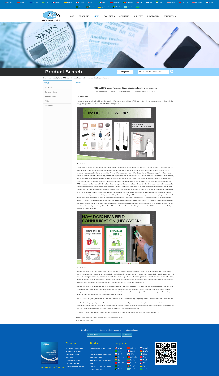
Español (69, 2)
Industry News (57, 78)
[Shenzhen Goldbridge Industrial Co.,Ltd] (51, 21)
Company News (51, 92)
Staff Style (69, 357)
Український (105, 7)
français (57, 2)
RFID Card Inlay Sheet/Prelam (101, 354)
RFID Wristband (96, 357)
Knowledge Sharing (73, 360)
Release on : (139, 91)
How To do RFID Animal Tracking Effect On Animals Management (102, 318)
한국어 (93, 2)
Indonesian (198, 2)
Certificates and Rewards (75, 367)
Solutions (109, 16)
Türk (141, 2)
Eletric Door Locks (96, 370)
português (129, 2)
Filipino (211, 2)
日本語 (82, 2)
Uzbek (141, 7)
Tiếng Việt (185, 2)
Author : (97, 91)
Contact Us (170, 16)
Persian (161, 2)
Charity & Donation (72, 363)
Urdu (80, 7)
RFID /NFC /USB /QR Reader (100, 367)
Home (71, 16)
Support (138, 16)
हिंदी (151, 2)
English (10, 2)
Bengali (91, 7)
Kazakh (130, 7)
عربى (46, 2)
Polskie (172, 2)
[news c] (109, 45)
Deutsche (116, 2)
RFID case (49, 106)
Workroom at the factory (74, 348)
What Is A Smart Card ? (87, 320)
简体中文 (23, 2)
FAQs (47, 101)
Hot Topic (48, 87)
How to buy (153, 16)
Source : (113, 91)
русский (35, 2)
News (96, 16)
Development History (73, 351)
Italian (104, 2)
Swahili (118, 7)
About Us (124, 16)
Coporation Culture (72, 354)
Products (84, 16)
